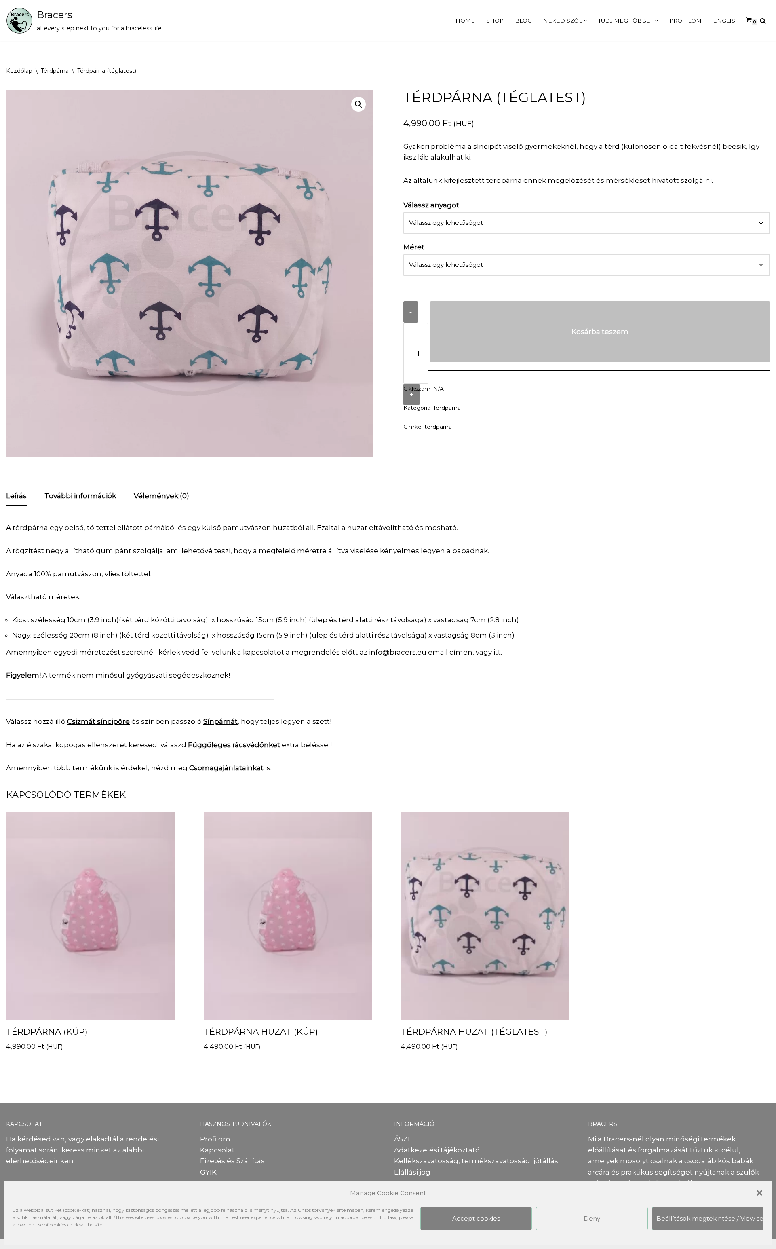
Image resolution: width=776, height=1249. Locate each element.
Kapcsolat (217, 1150)
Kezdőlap (19, 70)
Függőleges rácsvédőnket (234, 745)
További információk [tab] (80, 496)
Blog (523, 20)
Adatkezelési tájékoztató (437, 1150)
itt (497, 652)
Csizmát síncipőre (98, 721)
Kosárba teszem (599, 332)
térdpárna (438, 426)
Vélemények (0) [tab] (161, 496)
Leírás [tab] (16, 496)
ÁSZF (403, 1139)
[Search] (763, 21)
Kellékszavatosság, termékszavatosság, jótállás (476, 1161)
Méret (413, 247)
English (726, 20)
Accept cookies (476, 1218)
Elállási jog (412, 1172)
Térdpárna (55, 70)
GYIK (208, 1172)
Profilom (685, 20)
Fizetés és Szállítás (232, 1161)
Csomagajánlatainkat (226, 768)
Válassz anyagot (431, 205)
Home (465, 20)
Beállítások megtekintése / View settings (709, 1218)
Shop (495, 20)
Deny (592, 1218)
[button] (759, 1193)
